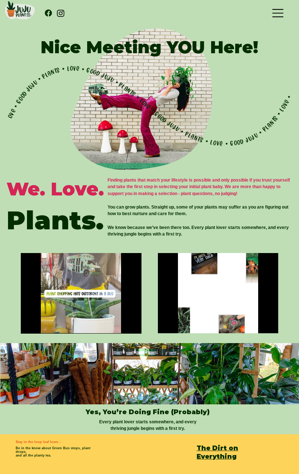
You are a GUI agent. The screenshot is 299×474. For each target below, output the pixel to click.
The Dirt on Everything (217, 452)
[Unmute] (42, 324)
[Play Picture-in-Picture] (119, 324)
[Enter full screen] (131, 324)
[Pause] (30, 324)
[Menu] (278, 13)
